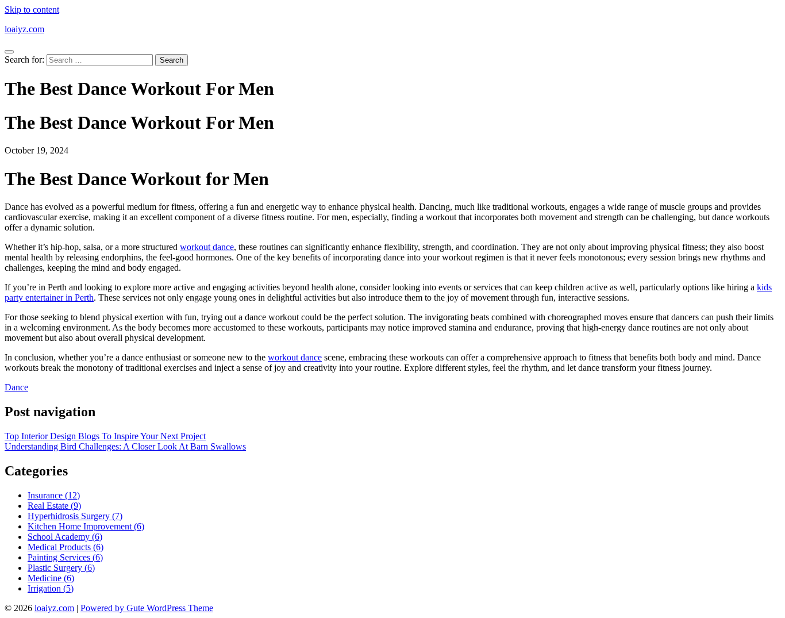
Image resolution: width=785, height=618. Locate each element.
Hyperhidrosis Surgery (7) (75, 516)
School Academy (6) (65, 537)
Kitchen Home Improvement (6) (86, 526)
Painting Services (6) (65, 557)
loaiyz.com (24, 29)
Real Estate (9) (54, 505)
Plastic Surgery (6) (61, 568)
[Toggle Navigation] (9, 51)
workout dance (207, 247)
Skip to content (32, 9)
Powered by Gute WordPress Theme (146, 608)
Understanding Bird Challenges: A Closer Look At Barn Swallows (125, 446)
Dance (16, 387)
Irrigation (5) (51, 588)
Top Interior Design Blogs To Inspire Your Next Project (105, 436)
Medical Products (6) (65, 547)
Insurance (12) (54, 495)
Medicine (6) (51, 578)
